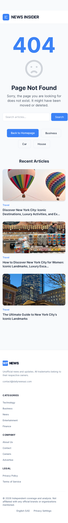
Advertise (8, 459)
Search (59, 117)
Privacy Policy (10, 475)
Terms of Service (12, 481)
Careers (7, 453)
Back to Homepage (23, 133)
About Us (8, 442)
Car (24, 144)
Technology (9, 402)
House (42, 144)
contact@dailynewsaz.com (17, 381)
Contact (7, 448)
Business (51, 133)
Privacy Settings (42, 510)
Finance (7, 426)
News (6, 414)
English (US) (23, 510)
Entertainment (10, 420)
